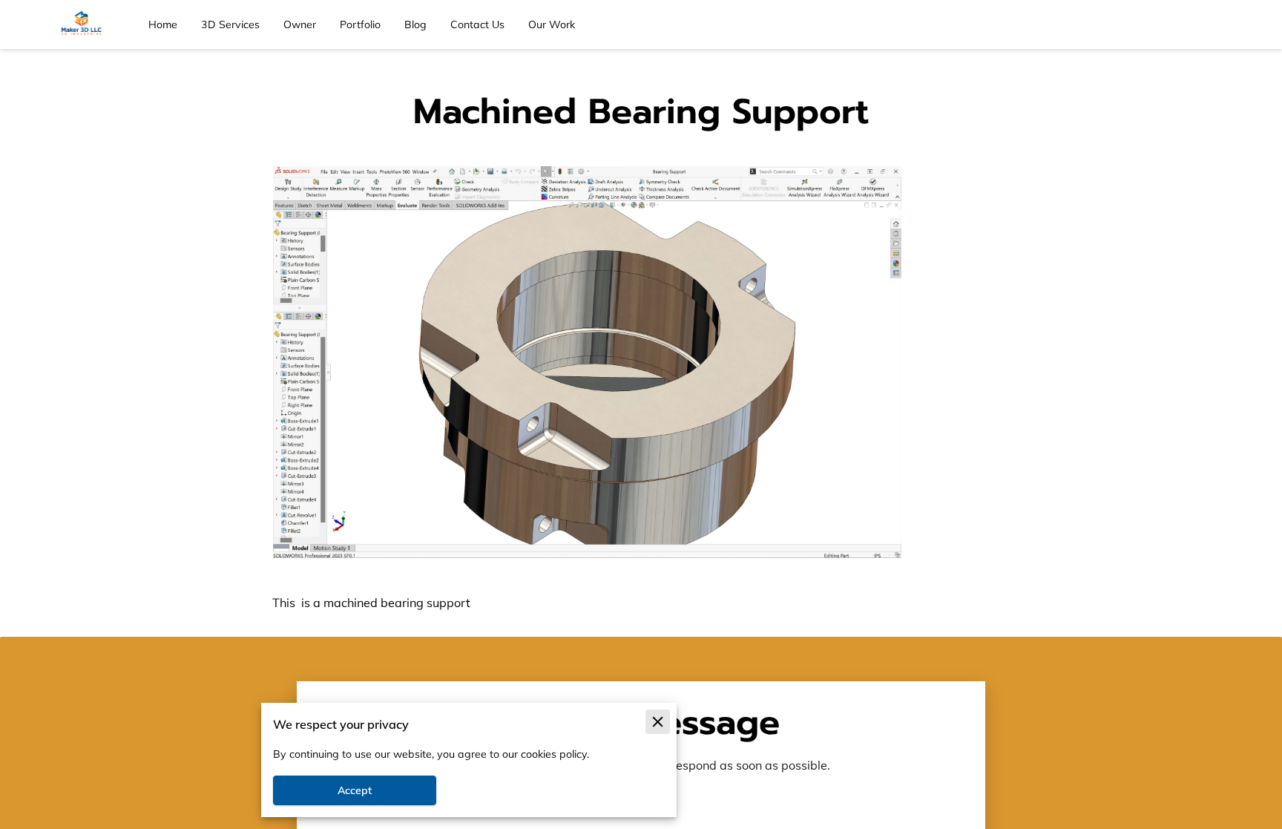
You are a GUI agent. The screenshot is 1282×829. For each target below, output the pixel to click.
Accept (355, 790)
